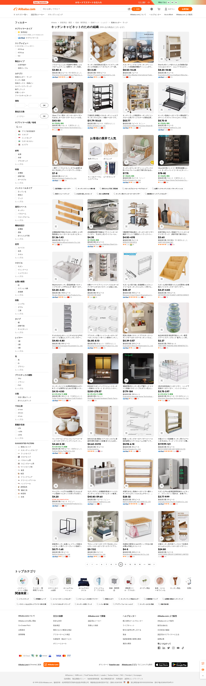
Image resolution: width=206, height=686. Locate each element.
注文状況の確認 (163, 630)
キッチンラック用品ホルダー (130, 599)
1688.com (78, 675)
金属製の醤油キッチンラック (174, 599)
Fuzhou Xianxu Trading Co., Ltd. (63, 451)
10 (120, 564)
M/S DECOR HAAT (94, 295)
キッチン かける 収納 (147, 604)
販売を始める (163, 625)
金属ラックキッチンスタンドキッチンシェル (168, 188)
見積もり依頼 (93, 625)
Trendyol (128, 675)
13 (135, 564)
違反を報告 (127, 643)
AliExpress (69, 675)
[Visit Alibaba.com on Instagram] (173, 647)
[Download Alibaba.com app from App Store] (162, 664)
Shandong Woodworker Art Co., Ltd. (136, 554)
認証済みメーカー (94, 621)
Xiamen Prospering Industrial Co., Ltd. (101, 75)
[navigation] (31, 294)
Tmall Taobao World (91, 675)
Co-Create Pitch (24, 625)
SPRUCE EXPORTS (130, 242)
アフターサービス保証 (61, 634)
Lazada (103, 675)
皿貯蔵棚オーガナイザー (63, 188)
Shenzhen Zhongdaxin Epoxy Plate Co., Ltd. (67, 75)
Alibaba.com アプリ (129, 665)
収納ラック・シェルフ (99, 22)
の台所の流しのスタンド (84, 194)
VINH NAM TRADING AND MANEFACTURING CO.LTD (173, 346)
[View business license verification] (124, 682)
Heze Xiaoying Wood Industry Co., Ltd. (66, 242)
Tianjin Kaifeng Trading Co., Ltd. (169, 127)
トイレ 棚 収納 (103, 604)
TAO (121, 675)
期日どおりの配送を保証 (62, 630)
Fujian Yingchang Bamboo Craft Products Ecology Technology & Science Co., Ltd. (67, 398)
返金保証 (56, 625)
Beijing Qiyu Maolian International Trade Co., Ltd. (138, 75)
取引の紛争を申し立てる (132, 630)
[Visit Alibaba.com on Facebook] (159, 647)
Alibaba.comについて (26, 616)
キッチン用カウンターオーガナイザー (128, 194)
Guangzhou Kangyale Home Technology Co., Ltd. (138, 396)
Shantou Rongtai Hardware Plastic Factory (103, 398)
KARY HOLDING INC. (165, 242)
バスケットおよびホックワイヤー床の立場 (32, 604)
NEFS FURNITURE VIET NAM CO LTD (171, 449)
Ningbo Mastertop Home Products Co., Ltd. (67, 295)
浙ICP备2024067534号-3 (163, 682)
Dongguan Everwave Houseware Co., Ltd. (67, 346)
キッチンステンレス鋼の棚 (86, 188)
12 (130, 564)
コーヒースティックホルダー (62, 599)
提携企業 (161, 639)
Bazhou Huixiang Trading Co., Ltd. (64, 178)
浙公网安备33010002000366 (142, 682)
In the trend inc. (93, 449)
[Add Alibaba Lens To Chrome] (51, 664)
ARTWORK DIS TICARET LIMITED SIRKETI (173, 295)
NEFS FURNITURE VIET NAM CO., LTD (137, 502)
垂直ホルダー (109, 599)
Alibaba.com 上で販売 (166, 621)
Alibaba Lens (23, 665)
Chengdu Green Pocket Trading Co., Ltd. (173, 502)
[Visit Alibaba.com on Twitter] (168, 647)
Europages (138, 675)
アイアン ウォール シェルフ (124, 604)
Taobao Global (113, 675)
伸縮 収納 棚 (164, 604)
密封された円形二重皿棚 (110, 188)
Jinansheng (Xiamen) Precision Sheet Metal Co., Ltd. (138, 126)
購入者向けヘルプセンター (133, 621)
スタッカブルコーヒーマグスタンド (136, 188)
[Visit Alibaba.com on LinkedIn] (163, 647)
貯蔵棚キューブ (41, 599)
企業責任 (21, 630)
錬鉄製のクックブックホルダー (157, 194)
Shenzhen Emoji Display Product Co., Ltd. (103, 346)
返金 (124, 634)
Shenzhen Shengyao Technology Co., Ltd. (173, 398)
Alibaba (54, 22)
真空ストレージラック (62, 194)
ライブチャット (128, 625)
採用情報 (21, 634)
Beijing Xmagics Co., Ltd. (97, 126)
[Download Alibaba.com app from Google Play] (180, 664)
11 (125, 564)
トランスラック (24, 599)
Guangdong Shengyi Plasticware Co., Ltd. (138, 346)
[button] (129, 9)
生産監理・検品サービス (62, 639)
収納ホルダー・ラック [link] (119, 22)
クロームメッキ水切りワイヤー (88, 599)
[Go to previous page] (87, 564)
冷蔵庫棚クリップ (152, 599)
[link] (203, 663)
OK (44, 105)
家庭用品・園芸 (66, 22)
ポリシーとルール (60, 643)
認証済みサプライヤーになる (168, 634)
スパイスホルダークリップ (61, 604)
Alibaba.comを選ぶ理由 (27, 621)
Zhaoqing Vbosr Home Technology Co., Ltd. (67, 127)
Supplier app (114, 665)
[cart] (159, 9)
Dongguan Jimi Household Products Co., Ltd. (67, 504)
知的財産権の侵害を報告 (132, 639)
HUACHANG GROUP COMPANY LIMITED (173, 554)
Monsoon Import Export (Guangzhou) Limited (138, 295)
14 (139, 564)
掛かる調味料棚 (104, 194)
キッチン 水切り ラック (84, 604)
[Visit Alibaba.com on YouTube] (178, 647)
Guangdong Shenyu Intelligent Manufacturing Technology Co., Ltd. (173, 75)
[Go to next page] (154, 564)
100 (149, 564)
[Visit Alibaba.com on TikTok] (182, 647)
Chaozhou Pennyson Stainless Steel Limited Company (103, 244)
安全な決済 (57, 621)
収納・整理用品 (81, 22)
